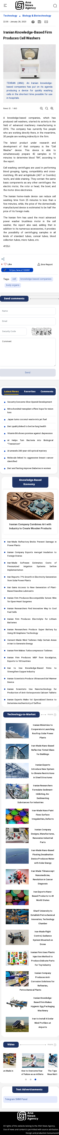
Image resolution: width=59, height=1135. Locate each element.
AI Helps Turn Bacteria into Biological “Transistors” (30, 442)
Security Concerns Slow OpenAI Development (29, 402)
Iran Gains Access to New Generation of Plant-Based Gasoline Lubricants (32, 589)
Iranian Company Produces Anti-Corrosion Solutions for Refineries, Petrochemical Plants (37, 982)
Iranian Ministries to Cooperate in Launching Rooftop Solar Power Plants (42, 732)
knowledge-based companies (35, 279)
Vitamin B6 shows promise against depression (30, 433)
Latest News (11, 391)
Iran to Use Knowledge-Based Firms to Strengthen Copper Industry (32, 670)
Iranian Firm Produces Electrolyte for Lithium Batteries (32, 621)
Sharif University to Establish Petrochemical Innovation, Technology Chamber (43, 917)
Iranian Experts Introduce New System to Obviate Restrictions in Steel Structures (42, 771)
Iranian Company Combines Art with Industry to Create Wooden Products (30, 527)
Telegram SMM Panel (16, 1099)
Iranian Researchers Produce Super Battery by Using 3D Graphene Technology (32, 631)
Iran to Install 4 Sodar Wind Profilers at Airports (42, 1023)
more (50, 714)
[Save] (39, 21)
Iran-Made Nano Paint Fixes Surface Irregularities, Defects (43, 815)
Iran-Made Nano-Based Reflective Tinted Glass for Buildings (42, 750)
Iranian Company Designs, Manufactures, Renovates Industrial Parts (42, 836)
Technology (10, 16)
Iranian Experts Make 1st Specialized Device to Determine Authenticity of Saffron (32, 701)
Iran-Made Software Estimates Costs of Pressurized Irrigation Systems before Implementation (32, 566)
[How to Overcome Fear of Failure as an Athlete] (25, 1060)
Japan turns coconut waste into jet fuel (27, 419)
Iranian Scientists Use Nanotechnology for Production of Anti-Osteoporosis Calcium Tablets (32, 691)
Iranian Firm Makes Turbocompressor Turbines (29, 650)
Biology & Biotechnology (36, 16)
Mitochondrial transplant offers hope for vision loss (30, 410)
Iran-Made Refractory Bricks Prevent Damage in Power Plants (32, 543)
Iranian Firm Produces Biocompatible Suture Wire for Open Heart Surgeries (32, 600)
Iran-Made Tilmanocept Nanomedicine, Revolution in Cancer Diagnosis (42, 878)
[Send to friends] (46, 21)
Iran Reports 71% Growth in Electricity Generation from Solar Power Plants (32, 579)
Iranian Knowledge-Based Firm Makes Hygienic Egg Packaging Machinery (43, 1004)
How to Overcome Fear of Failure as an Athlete (24, 1073)
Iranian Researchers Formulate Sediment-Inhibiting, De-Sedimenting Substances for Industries (35, 794)
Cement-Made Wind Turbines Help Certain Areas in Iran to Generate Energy (32, 642)
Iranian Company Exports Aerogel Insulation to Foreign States (32, 554)
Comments (47, 391)
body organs (12, 285)
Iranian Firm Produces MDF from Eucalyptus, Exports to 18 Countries (32, 659)
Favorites (29, 391)
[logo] (29, 5)
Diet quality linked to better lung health (26, 426)
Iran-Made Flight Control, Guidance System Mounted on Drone (43, 938)
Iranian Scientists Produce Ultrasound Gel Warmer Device (32, 680)
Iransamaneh (53, 1133)
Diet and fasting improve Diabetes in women (29, 468)
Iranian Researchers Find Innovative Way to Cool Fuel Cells (32, 610)
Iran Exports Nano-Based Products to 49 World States (43, 896)
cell (14, 279)
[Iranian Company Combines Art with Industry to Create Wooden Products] (30, 506)
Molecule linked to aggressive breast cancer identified (30, 459)
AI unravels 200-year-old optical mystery (27, 451)
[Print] (33, 21)
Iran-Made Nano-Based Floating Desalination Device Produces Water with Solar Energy (42, 857)
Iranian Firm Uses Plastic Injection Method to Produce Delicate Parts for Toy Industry (43, 959)
